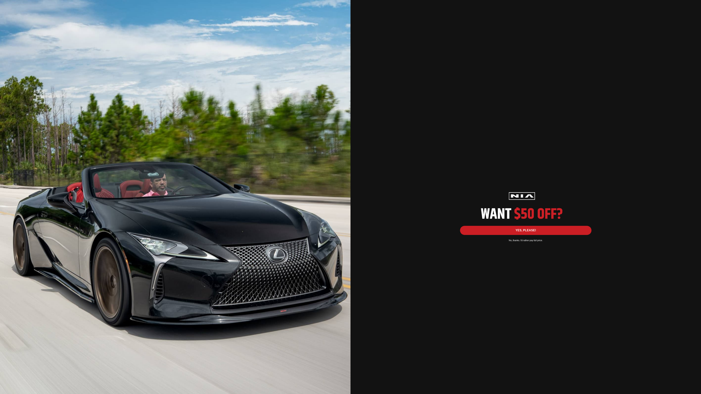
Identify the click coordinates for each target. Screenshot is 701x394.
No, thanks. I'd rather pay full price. (526, 240)
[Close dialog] (696, 4)
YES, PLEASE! (526, 230)
